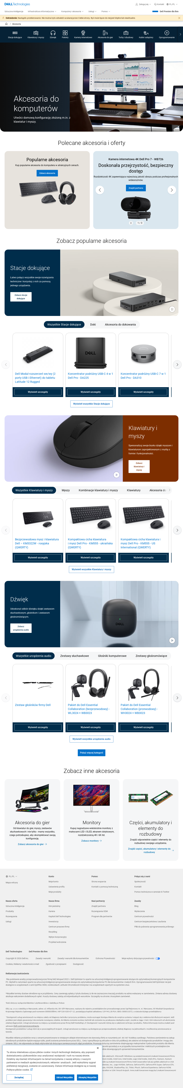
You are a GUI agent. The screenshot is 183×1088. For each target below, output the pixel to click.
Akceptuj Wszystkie (87, 1077)
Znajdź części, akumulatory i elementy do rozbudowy (149, 850)
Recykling (53, 932)
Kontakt (138, 887)
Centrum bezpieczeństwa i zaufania (150, 921)
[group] (135, 190)
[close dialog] (179, 18)
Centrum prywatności (144, 916)
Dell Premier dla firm (169, 11)
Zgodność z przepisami (56, 964)
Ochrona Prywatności (105, 958)
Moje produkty (55, 892)
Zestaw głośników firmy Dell (33, 705)
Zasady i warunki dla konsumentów (73, 958)
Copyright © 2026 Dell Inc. (17, 958)
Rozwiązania (11, 916)
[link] (159, 4)
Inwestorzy (53, 921)
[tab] (64, 324)
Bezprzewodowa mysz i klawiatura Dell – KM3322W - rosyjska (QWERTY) (37, 543)
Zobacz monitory (90, 840)
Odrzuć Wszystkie (64, 1077)
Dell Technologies (14, 951)
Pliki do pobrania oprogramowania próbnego (154, 927)
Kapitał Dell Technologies (60, 916)
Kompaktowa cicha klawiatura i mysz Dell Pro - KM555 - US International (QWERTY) (140, 543)
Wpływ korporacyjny (58, 937)
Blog (136, 906)
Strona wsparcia (99, 881)
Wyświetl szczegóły (38, 392)
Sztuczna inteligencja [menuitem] (14, 11)
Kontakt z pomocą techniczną (105, 887)
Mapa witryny (12, 882)
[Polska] (7, 24)
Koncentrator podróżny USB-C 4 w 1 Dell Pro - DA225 (90, 375)
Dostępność (78, 964)
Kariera (52, 911)
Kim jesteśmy (54, 906)
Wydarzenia (139, 911)
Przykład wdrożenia (57, 942)
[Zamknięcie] (98, 1048)
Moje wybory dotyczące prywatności (138, 958)
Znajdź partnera (136, 188)
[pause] (131, 223)
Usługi (8, 921)
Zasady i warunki (43, 958)
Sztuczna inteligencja (15, 906)
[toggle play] (172, 309)
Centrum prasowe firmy (59, 927)
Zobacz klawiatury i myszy (139, 466)
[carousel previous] (100, 190)
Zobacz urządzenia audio (21, 628)
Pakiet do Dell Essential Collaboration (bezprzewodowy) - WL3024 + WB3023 (89, 709)
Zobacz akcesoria (47, 173)
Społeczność (140, 881)
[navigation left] (15, 325)
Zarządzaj (19, 1077)
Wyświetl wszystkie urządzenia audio (91, 739)
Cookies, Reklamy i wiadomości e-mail (22, 964)
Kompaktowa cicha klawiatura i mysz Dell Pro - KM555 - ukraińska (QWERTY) (90, 543)
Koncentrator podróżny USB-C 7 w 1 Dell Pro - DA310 (143, 375)
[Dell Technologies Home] (17, 4)
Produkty (10, 911)
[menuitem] (42, 11)
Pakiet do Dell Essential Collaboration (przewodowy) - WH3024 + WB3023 (139, 709)
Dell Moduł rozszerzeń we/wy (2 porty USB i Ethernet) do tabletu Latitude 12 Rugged (35, 377)
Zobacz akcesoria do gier (31, 844)
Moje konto (53, 881)
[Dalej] (177, 364)
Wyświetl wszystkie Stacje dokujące (91, 403)
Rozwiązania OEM (100, 911)
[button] (143, 4)
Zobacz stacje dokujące (21, 297)
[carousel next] (172, 190)
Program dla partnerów (102, 916)
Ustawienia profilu (57, 887)
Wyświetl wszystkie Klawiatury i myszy (91, 569)
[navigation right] (180, 35)
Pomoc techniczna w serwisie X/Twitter (151, 892)
